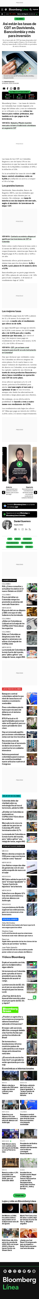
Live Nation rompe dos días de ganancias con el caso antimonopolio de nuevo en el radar (14, 869)
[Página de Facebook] (5, 1271)
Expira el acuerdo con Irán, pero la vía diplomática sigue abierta (13, 964)
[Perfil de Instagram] (19, 1271)
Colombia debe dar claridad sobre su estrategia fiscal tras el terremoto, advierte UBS (13, 804)
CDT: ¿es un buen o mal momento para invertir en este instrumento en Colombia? (19, 350)
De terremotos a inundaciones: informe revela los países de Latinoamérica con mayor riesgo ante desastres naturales (13, 1047)
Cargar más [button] (19, 1195)
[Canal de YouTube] (14, 1271)
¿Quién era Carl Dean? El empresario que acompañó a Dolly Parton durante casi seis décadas (28, 1244)
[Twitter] (19, 529)
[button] (4, 88)
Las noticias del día (13, 543)
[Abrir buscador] (30, 9)
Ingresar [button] (35, 9)
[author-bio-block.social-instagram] (22, 529)
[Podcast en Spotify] (34, 1271)
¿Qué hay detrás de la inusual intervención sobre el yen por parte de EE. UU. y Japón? (13, 999)
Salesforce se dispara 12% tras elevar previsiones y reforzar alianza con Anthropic (13, 897)
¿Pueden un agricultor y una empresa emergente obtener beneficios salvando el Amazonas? (13, 1020)
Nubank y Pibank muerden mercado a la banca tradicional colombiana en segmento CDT (19, 125)
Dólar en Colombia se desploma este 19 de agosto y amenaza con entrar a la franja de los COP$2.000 (12, 639)
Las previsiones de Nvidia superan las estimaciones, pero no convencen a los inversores (13, 911)
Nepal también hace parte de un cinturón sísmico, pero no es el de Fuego (12, 491)
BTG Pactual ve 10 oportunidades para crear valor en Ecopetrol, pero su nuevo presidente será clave (13, 723)
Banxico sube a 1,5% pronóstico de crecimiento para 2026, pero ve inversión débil (10, 1176)
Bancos (18, 539)
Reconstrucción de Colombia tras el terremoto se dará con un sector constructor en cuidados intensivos (27, 493)
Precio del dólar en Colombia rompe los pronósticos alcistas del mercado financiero (12, 601)
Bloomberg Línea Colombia (14, 547)
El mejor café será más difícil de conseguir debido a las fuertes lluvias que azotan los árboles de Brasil (13, 1033)
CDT (10, 539)
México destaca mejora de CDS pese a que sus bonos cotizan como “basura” (13, 856)
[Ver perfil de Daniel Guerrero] (8, 525)
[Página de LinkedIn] (24, 1271)
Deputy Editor (18, 525)
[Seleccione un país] (6, 9)
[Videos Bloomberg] (19, 957)
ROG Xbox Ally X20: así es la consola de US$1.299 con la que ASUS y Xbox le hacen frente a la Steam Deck (10, 1245)
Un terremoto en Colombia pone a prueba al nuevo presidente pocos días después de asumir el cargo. (13, 976)
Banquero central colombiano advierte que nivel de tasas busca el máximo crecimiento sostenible (13, 699)
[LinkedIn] (26, 529)
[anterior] (3, 492)
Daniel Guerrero (9, 82)
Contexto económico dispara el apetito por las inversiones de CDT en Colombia (19, 239)
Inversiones (27, 539)
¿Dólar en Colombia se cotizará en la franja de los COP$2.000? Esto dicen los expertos (13, 624)
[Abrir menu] (2, 9)
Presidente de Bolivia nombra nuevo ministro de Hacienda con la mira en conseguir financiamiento (28, 1148)
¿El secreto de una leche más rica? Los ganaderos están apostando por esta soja (13, 1061)
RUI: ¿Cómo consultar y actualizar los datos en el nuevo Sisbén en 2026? (13, 588)
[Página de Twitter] (10, 1271)
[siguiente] (35, 492)
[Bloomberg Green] (19, 1010)
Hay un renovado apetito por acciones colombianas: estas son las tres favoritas (14, 734)
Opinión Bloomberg (10, 919)
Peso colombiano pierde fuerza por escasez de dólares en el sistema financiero (12, 711)
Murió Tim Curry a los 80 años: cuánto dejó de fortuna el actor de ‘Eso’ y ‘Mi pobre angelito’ (28, 1220)
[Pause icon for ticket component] (2, 14)
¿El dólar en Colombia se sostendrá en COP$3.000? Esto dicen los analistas (13, 815)
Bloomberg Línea (26, 543)
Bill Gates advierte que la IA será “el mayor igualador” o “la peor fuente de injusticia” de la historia (14, 883)
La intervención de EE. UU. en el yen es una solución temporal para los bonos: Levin (13, 988)
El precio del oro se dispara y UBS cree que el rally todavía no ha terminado (13, 612)
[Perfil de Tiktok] (29, 1271)
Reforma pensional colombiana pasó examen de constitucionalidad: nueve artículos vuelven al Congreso (13, 759)
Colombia (19, 19)
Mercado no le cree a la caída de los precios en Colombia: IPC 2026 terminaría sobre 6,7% (12, 826)
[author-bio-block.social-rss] (29, 529)
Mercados (29, 547)
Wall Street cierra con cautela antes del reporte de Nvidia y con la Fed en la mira (10, 1148)
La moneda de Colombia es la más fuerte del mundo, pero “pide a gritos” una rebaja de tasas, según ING (14, 653)
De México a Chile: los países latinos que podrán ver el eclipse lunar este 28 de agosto (10, 1220)
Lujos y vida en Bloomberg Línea (19, 1201)
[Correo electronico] (15, 529)
